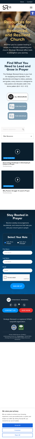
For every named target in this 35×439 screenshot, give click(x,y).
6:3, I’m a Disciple (23, 242)
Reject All (17, 435)
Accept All (17, 425)
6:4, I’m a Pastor (10, 242)
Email (5, 267)
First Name (6, 249)
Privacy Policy (20, 336)
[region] (17, 423)
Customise (17, 430)
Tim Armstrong (7, 166)
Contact (29, 2)
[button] (32, 13)
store (22, 2)
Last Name (6, 258)
